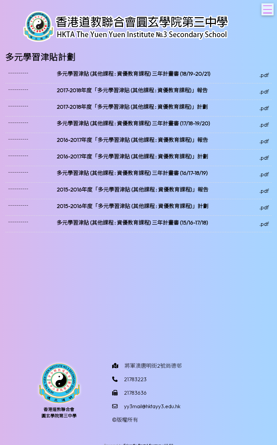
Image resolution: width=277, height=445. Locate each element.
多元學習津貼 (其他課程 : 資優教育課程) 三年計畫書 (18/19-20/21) (133, 73)
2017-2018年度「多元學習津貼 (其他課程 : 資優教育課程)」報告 (132, 90)
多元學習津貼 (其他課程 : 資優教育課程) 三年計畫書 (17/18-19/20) (133, 123)
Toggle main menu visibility (267, 9)
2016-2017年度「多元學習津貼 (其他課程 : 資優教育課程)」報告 (132, 139)
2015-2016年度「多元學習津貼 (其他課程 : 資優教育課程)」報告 (132, 189)
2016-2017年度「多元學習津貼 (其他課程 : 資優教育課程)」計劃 (132, 156)
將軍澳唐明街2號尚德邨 (153, 365)
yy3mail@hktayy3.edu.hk (152, 406)
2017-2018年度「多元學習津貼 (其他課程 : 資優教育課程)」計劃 (132, 106)
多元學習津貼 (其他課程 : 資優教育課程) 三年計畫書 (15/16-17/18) (132, 222)
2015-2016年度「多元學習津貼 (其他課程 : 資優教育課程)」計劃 (132, 206)
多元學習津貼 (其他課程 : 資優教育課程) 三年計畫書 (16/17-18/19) (132, 172)
